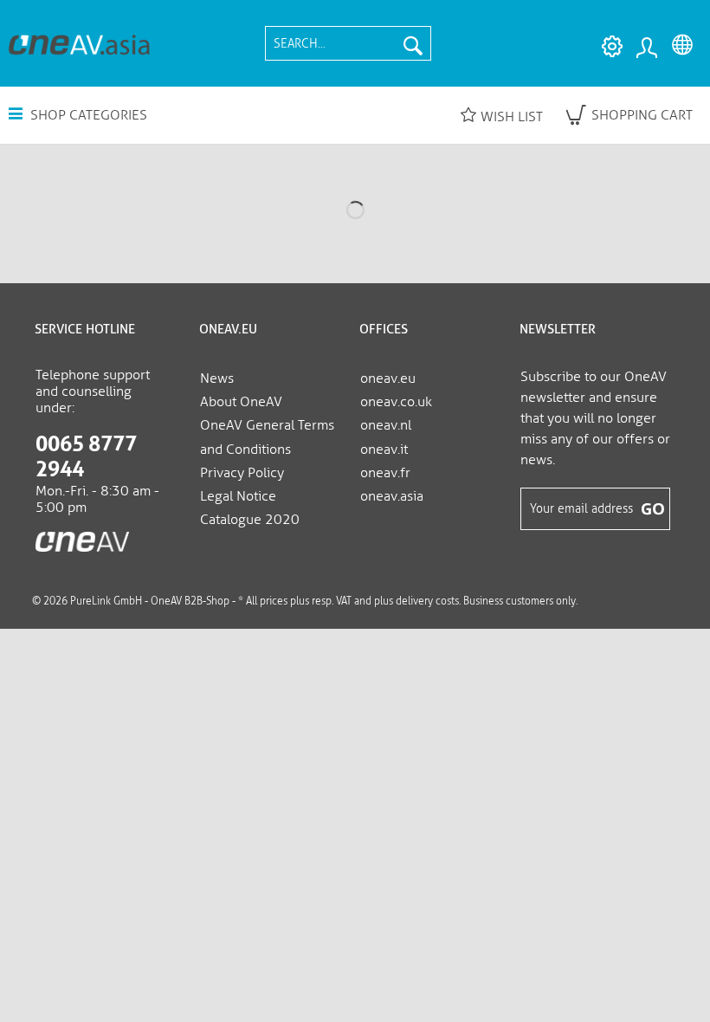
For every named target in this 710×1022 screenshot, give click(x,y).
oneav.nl (385, 425)
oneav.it (384, 449)
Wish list (512, 116)
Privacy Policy (242, 472)
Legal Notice (238, 496)
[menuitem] (348, 43)
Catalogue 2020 (250, 519)
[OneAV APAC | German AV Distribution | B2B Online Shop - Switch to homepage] (79, 44)
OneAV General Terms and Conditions (267, 436)
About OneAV (241, 401)
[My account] (646, 46)
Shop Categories (87, 115)
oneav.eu (388, 378)
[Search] (413, 43)
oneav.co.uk (396, 401)
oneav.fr (385, 472)
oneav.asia (391, 496)
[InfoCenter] (608, 46)
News (217, 378)
